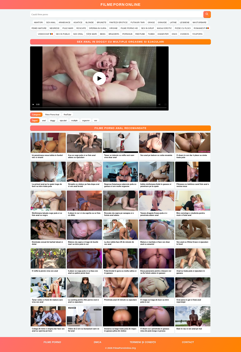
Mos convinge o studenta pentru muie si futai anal (190, 214)
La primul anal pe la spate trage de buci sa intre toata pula (47, 185)
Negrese (54, 28)
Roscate (81, 28)
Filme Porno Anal (52, 115)
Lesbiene (185, 22)
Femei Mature (39, 28)
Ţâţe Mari (91, 34)
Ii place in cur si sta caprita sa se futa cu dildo (84, 214)
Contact (188, 342)
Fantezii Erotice (118, 22)
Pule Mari (68, 28)
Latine (173, 22)
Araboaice (64, 22)
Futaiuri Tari (138, 22)
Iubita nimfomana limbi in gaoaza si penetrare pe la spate (155, 185)
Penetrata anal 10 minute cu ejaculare (120, 300)
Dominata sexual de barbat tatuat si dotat (47, 243)
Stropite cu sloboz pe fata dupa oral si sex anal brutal (83, 185)
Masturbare (199, 22)
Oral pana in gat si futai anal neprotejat (188, 301)
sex (95, 120)
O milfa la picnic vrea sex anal (45, 271)
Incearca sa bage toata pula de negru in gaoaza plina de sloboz (120, 330)
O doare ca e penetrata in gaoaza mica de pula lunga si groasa (154, 330)
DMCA (97, 342)
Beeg (103, 34)
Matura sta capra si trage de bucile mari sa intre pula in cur (83, 243)
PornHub (127, 34)
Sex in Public (63, 34)
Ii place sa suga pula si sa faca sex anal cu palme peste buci (83, 272)
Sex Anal (51, 22)
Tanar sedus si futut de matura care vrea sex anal (47, 301)
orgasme (85, 120)
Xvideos (184, 34)
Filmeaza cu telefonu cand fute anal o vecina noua (192, 185)
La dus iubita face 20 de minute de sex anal (119, 243)
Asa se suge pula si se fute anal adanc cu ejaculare (82, 156)
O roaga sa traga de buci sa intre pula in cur (154, 301)
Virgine (113, 28)
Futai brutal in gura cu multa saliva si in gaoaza (120, 272)
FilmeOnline (121, 5)
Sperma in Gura (97, 28)
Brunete (101, 22)
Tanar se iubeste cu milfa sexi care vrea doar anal (119, 156)
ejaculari (63, 120)
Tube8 (151, 34)
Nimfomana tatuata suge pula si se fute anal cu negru (47, 214)
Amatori (38, 22)
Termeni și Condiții (143, 342)
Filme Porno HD (129, 28)
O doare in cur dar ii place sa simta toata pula (191, 156)
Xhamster (163, 34)
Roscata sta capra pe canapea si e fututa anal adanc (119, 214)
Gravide (162, 22)
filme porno (52, 342)
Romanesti (200, 28)
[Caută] (207, 14)
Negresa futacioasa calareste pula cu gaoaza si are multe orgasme (120, 185)
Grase (151, 22)
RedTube (140, 34)
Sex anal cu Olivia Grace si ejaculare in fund (192, 243)
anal (44, 120)
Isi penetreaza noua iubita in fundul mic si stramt (47, 156)
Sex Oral (78, 34)
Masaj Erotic (164, 28)
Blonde (90, 22)
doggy (52, 120)
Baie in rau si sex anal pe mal (189, 329)
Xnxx (174, 34)
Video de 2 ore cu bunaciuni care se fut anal (83, 330)
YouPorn (197, 34)
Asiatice (78, 22)
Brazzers (114, 34)
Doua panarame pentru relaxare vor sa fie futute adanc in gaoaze (155, 272)
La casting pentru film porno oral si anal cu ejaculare (83, 301)
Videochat (44, 34)
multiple (74, 120)
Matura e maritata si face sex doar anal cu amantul (155, 243)
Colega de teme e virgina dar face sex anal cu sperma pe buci (48, 330)
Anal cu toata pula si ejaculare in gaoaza (190, 272)
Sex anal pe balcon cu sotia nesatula (156, 155)
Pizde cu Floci (183, 28)
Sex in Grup (147, 28)
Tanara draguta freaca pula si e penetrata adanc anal (153, 214)
